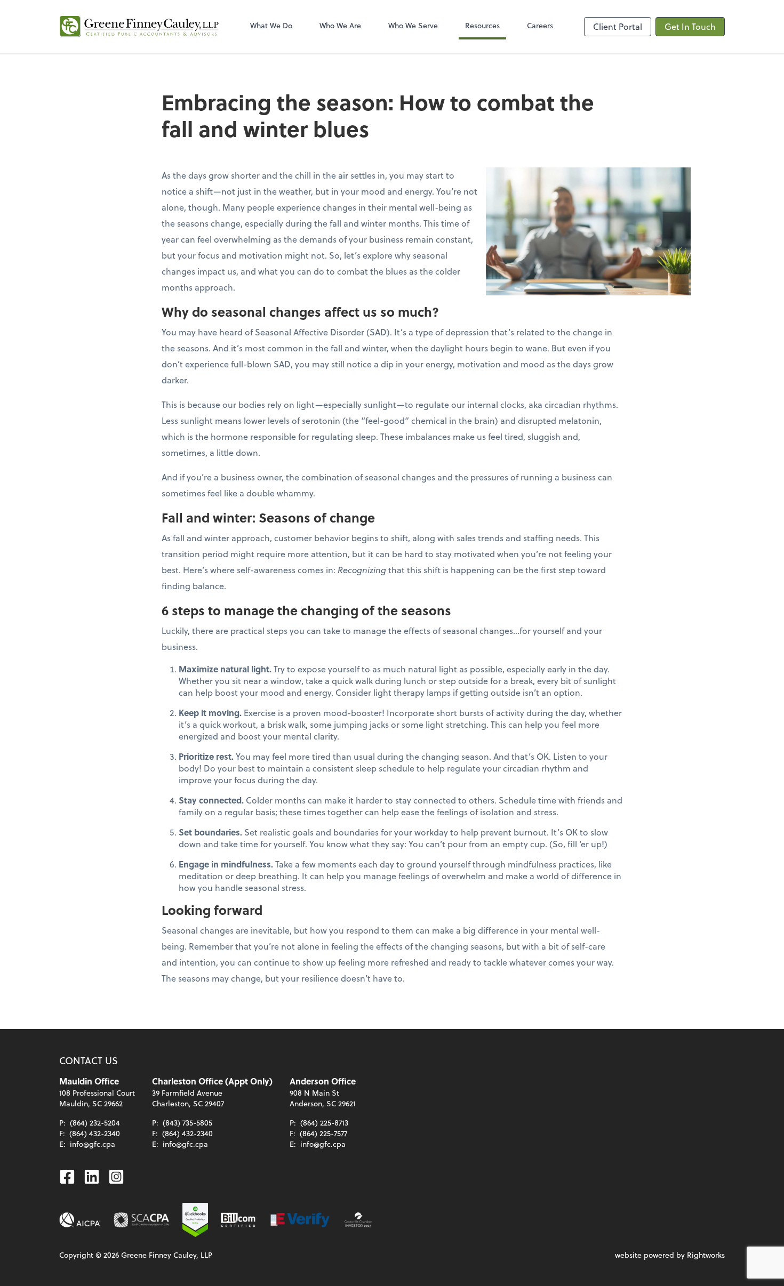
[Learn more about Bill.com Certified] (239, 1219)
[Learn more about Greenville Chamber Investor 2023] (358, 1219)
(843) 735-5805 (187, 1122)
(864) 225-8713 (324, 1122)
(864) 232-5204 (95, 1122)
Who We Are (340, 25)
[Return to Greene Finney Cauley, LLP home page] (139, 27)
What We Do (271, 25)
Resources (482, 25)
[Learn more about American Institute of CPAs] (80, 1219)
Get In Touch (690, 26)
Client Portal (617, 26)
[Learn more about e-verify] (301, 1219)
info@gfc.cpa (92, 1144)
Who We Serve (413, 25)
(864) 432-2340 (94, 1133)
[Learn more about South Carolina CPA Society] (142, 1219)
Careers (540, 25)
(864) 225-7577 (323, 1133)
